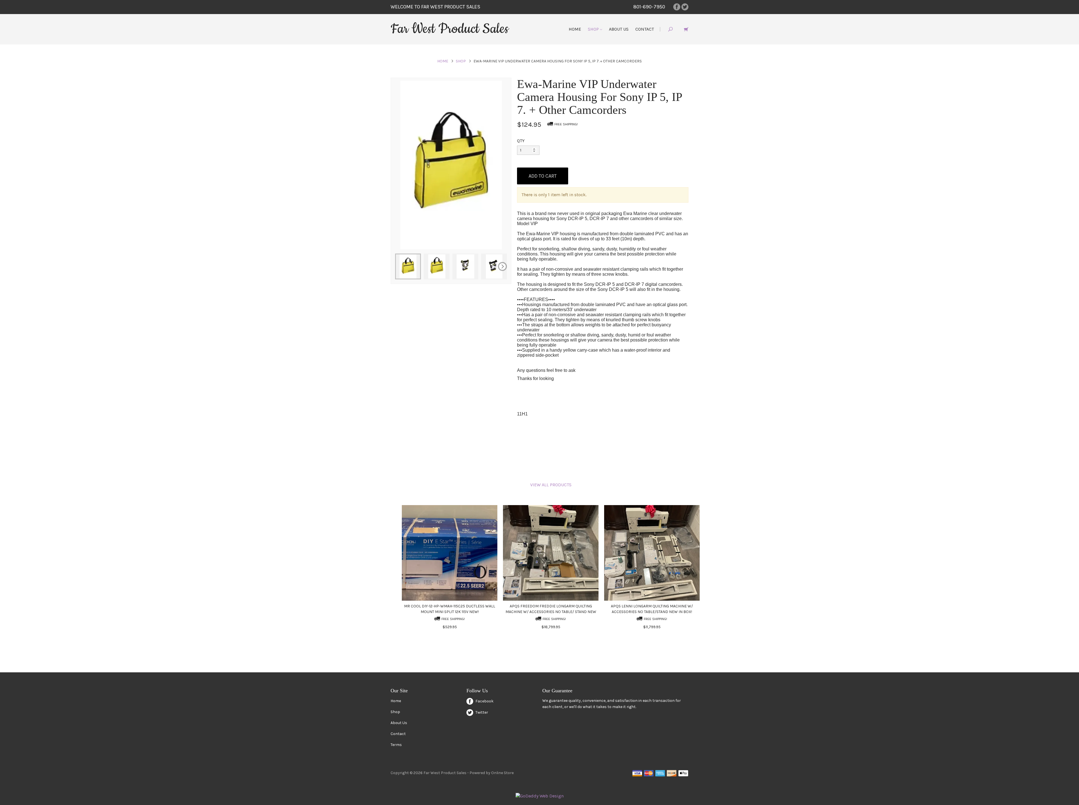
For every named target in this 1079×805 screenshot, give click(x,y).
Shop (594, 29)
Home (575, 29)
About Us (619, 29)
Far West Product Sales (450, 29)
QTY (521, 140)
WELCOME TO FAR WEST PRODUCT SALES (435, 7)
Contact (644, 29)
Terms (396, 744)
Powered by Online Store (492, 772)
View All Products (551, 484)
